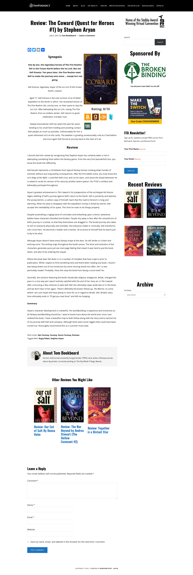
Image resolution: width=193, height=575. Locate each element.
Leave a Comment (87, 35)
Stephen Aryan (57, 338)
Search (127, 37)
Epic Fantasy (43, 335)
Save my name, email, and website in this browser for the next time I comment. (67, 541)
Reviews (75, 335)
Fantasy (53, 335)
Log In (115, 568)
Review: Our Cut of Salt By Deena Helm (44, 430)
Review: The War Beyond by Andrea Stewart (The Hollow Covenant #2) (72, 434)
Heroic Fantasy (64, 335)
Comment (32, 480)
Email (30, 517)
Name (31, 505)
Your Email (132, 159)
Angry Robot (44, 338)
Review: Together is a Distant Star (99, 430)
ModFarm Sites (106, 568)
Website (31, 529)
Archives (127, 290)
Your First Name (135, 149)
